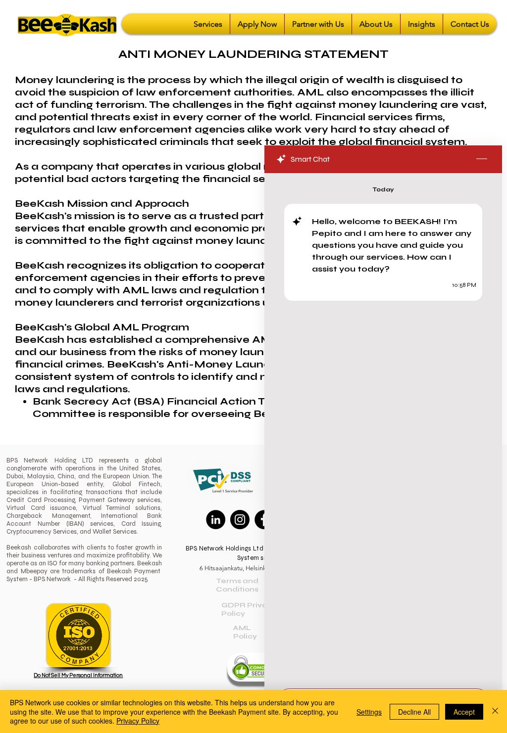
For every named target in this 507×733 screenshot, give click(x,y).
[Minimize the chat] (482, 159)
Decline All (414, 712)
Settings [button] (369, 712)
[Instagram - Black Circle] (240, 519)
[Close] (495, 711)
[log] (383, 428)
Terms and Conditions (237, 585)
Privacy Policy (137, 721)
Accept (464, 712)
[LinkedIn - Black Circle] (215, 519)
